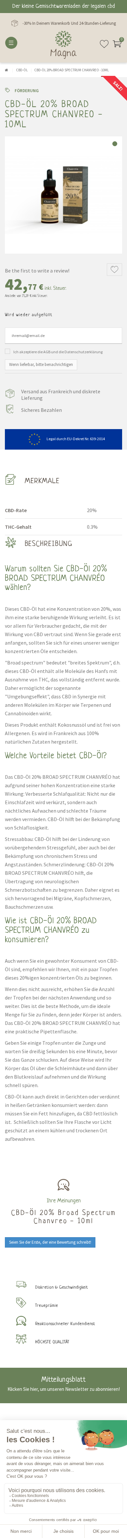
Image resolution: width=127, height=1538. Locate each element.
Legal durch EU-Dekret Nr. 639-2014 (76, 438)
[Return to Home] (6, 70)
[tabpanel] (63, 195)
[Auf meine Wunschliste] (114, 269)
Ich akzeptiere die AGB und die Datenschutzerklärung (58, 351)
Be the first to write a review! (37, 270)
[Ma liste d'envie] (104, 46)
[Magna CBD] (63, 45)
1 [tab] (114, 143)
